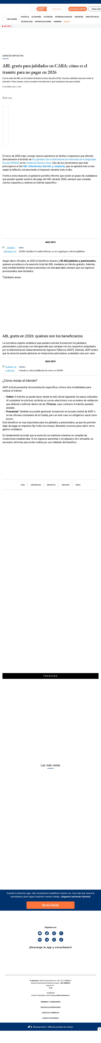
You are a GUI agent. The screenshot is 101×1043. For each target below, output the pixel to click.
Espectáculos (92, 17)
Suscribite (50, 905)
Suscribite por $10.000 (78, 9)
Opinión (57, 21)
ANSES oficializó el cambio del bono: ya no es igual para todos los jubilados (52, 251)
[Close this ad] (99, 1029)
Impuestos (51, 485)
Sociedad (48, 17)
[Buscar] (33, 9)
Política (25, 17)
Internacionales (63, 17)
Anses (78, 485)
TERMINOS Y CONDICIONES (50, 1002)
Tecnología (27, 21)
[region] (50, 46)
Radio (67, 21)
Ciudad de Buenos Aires (38, 162)
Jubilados (65, 485)
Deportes (79, 17)
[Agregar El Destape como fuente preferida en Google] (50, 91)
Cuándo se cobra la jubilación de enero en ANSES (41, 370)
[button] (5, 109)
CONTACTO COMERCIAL (50, 1013)
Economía (36, 17)
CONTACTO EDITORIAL (50, 1018)
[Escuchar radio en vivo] (57, 9)
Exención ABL (36, 485)
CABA (23, 485)
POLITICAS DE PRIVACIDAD (50, 1007)
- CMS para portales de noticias (53, 1027)
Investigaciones (43, 21)
